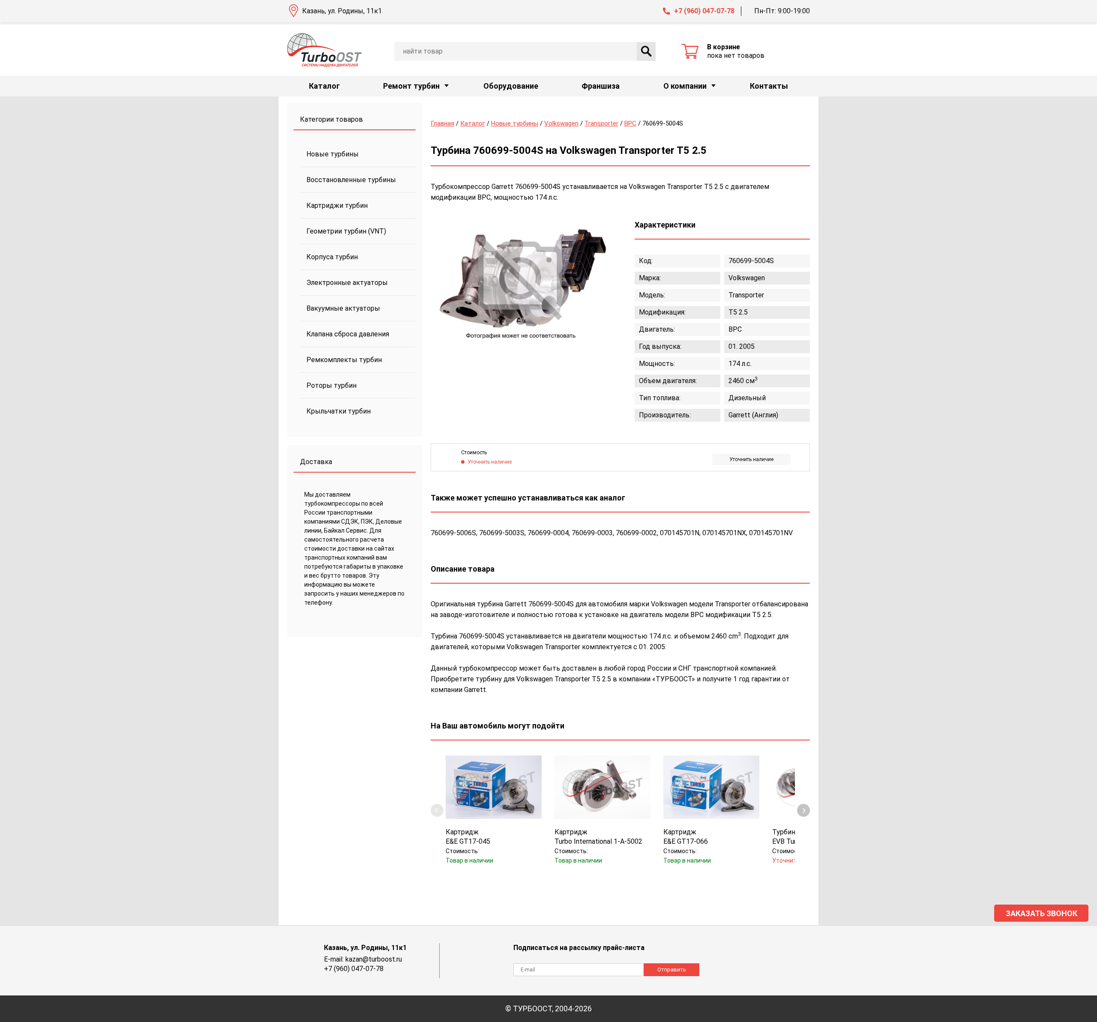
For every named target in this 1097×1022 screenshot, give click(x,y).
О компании (685, 85)
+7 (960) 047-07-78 (704, 11)
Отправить (671, 969)
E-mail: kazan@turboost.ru (363, 959)
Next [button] (803, 810)
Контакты (769, 85)
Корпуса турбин (332, 257)
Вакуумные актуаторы (343, 308)
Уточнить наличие (751, 459)
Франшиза (600, 85)
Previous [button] (437, 810)
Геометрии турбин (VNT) (346, 231)
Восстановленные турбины (351, 180)
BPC (630, 123)
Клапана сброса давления (347, 334)
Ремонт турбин (411, 85)
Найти (646, 51)
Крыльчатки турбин (338, 411)
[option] (521, 279)
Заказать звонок (1041, 913)
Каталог (324, 85)
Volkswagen (561, 123)
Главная (442, 123)
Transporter (601, 123)
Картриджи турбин (337, 205)
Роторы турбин (331, 385)
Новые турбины (332, 154)
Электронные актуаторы (347, 283)
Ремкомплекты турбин (344, 360)
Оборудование (510, 85)
